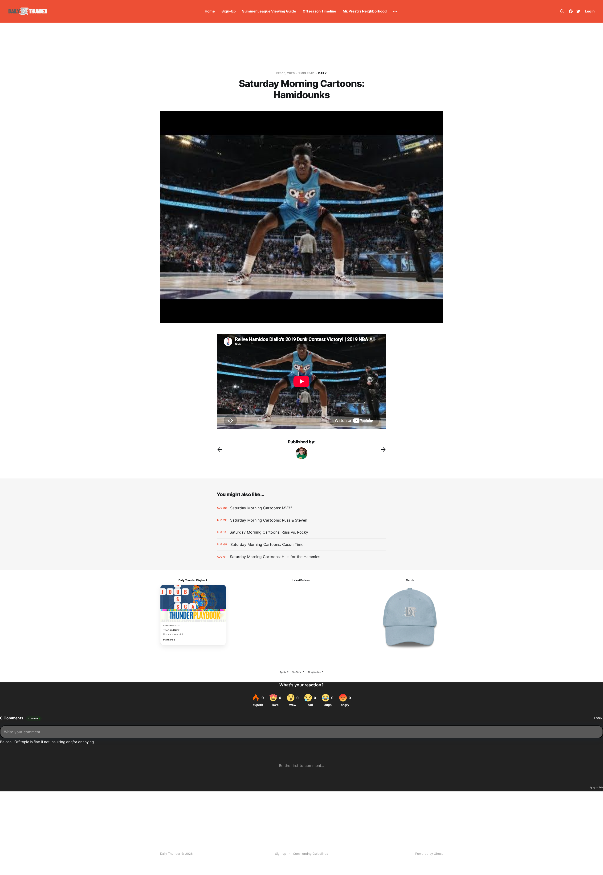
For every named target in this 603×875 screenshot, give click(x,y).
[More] (395, 11)
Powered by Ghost (429, 853)
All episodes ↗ (315, 672)
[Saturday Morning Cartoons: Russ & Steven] (301, 520)
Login (590, 11)
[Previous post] (220, 449)
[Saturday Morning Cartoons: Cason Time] (301, 545)
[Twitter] (578, 11)
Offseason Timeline (319, 11)
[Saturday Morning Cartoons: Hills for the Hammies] (301, 557)
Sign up (280, 853)
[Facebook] (571, 11)
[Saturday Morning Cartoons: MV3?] (301, 508)
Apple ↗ (284, 672)
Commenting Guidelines (310, 853)
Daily (322, 73)
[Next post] (383, 449)
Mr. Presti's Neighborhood (365, 11)
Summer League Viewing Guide (269, 11)
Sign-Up (228, 11)
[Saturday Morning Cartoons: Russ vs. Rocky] (301, 532)
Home (210, 11)
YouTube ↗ (298, 672)
